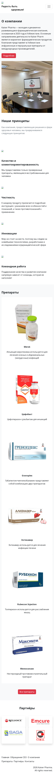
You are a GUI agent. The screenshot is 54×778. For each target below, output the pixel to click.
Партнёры (19, 761)
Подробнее (8, 55)
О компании (34, 757)
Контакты (29, 761)
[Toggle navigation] (48, 6)
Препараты (7, 761)
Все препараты (27, 691)
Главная (5, 757)
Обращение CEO (18, 757)
